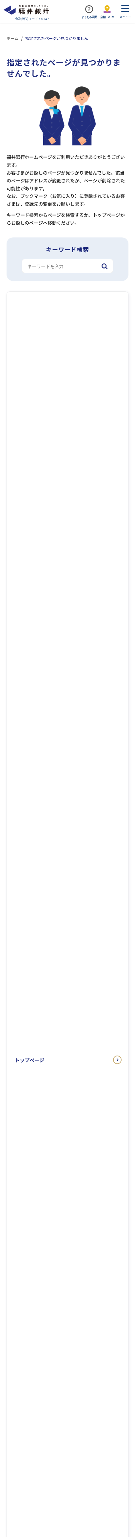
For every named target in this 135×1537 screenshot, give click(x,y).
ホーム (12, 38)
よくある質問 (89, 17)
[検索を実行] (104, 266)
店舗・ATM (107, 17)
